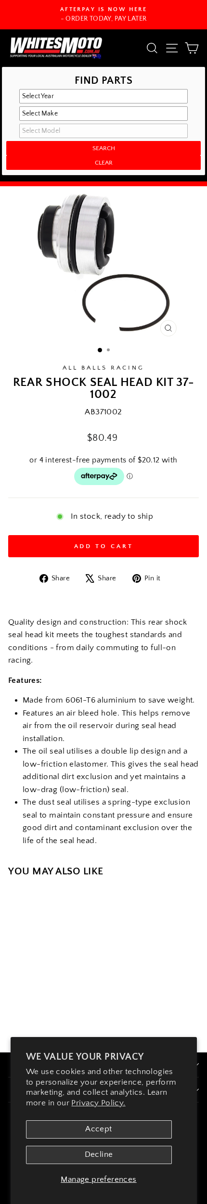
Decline (99, 1154)
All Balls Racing (103, 367)
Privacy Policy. (98, 1103)
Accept (98, 1129)
